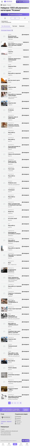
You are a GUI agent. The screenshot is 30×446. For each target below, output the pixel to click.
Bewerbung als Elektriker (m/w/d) (13, 37)
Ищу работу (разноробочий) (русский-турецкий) (14, 316)
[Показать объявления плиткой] (5, 18)
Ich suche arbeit (12, 218)
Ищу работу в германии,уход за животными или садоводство (13, 324)
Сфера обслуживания (14, 154)
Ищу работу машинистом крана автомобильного (13, 241)
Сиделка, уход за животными (13, 117)
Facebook (18, 418)
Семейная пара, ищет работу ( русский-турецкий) (14, 332)
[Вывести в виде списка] (15, 18)
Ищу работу (11, 132)
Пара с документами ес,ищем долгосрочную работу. (15, 204)
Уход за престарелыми (14, 308)
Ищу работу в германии (14, 286)
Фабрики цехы (12, 182)
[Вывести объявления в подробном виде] (25, 18)
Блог (2, 423)
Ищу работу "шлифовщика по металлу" (13, 301)
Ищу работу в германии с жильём (14, 255)
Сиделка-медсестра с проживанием (14, 59)
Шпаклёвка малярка (14, 374)
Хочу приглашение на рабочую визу (14, 147)
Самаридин (11, 189)
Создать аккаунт (25, 409)
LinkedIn (18, 423)
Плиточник (11, 169)
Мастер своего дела (14, 80)
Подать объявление (23, 1)
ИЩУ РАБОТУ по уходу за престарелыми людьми (15, 44)
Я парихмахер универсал (12, 270)
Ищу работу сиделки (14, 248)
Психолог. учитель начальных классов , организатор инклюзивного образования (14, 125)
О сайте (3, 429)
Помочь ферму (12, 367)
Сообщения (3, 421)
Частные (14, 26)
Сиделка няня (12, 87)
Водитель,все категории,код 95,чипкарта (12, 161)
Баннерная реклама (6, 434)
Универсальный (12, 346)
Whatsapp (18, 416)
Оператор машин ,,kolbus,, (13, 389)
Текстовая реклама (6, 433)
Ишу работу (11, 139)
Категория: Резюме (6, 30)
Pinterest (18, 420)
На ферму (11, 110)
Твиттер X (18, 422)
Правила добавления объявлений (9, 431)
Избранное (9, 421)
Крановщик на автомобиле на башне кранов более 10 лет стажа (14, 233)
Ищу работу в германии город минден (14, 95)
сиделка (10, 51)
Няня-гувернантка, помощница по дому (14, 278)
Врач (9, 262)
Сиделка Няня (12, 66)
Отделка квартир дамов (15, 381)
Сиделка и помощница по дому (14, 294)
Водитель (11, 211)
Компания (21, 26)
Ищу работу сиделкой (14, 73)
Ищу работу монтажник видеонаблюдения (15, 397)
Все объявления (6, 26)
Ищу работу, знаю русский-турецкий (13, 353)
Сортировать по (4, 21)
